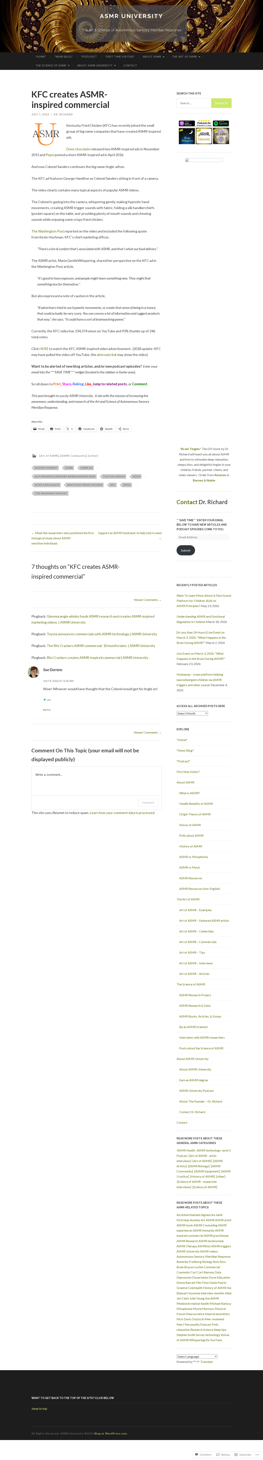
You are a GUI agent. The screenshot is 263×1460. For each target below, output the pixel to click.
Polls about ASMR (191, 835)
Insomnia (194, 1293)
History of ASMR (190, 846)
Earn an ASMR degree (193, 1080)
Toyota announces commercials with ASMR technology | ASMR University (102, 634)
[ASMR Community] (73, 455)
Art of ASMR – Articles (194, 973)
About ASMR (152, 56)
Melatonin (183, 1303)
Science (208, 1329)
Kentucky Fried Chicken (84, 484)
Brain (180, 1267)
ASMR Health (186, 1150)
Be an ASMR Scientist (193, 1027)
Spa (223, 1329)
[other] (93, 455)
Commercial (212, 1267)
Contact (130, 65)
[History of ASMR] (202, 1176)
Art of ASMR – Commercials (198, 942)
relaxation (183, 1329)
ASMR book (185, 1225)
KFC (113, 484)
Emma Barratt (186, 1282)
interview (207, 1293)
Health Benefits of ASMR (196, 803)
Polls (215, 1324)
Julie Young (197, 1298)
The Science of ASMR (51, 65)
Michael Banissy (220, 1303)
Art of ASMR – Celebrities (196, 931)
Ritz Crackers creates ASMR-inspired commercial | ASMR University (97, 657)
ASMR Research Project (195, 995)
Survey (200, 1335)
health (198, 1288)
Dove (136, 476)
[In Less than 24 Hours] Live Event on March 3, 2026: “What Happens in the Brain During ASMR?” (201, 637)
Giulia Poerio (217, 1282)
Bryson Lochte (193, 1267)
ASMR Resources (190, 878)
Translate (206, 1361)
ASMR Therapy (187, 1246)
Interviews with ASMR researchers (202, 1037)
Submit (185, 550)
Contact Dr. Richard (192, 1112)
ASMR (69, 467)
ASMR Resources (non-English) (199, 888)
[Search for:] (204, 103)
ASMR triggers (221, 1246)
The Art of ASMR (184, 56)
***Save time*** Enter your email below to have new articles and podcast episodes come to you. (202, 525)
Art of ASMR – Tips (192, 952)
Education (223, 1277)
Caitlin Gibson (114, 476)
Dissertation (200, 1277)
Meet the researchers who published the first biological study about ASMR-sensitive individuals (62, 538)
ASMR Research (187, 1241)
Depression (184, 1277)
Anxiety (195, 1220)
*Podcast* (89, 56)
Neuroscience (195, 1314)
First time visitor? (120, 56)
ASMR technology (209, 1150)
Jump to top (39, 1408)
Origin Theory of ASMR (195, 814)
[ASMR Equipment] (207, 1171)
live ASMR (212, 1298)
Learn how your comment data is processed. (122, 813)
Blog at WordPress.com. (111, 1433)
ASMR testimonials (211, 1241)
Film (199, 1282)
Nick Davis (184, 1319)
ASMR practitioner (216, 1235)
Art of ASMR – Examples (195, 910)
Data (218, 1272)
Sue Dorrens (52, 669)
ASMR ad (87, 467)
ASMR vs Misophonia (193, 857)
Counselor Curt (187, 1272)
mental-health (200, 1303)
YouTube (216, 1340)
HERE (44, 349)
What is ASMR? (189, 793)
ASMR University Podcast (196, 1090)
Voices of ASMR (190, 825)
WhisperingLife (199, 1340)
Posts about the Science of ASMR (201, 1048)
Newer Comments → (148, 599)
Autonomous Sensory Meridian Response (65, 476)
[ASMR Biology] (198, 1166)
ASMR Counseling (205, 1225)
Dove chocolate (78, 149)
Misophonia (184, 1308)
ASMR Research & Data (194, 1005)
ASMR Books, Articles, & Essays (200, 1016)
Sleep (217, 1329)
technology (212, 1335)
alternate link (107, 354)
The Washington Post (47, 231)
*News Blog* (64, 56)
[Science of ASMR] (205, 1187)
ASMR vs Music (189, 867)
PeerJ (180, 1324)
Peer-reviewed (214, 1319)
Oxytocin (198, 1319)
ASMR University (131, 16)
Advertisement (46, 467)
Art (203, 1220)
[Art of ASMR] (49, 455)
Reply (47, 709)
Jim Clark (183, 1298)
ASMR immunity (203, 1230)
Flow (205, 1282)
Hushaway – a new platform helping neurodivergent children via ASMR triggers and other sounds (200, 680)
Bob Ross (219, 1261)
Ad (178, 1215)
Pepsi (50, 155)
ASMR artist (223, 1220)
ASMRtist (204, 1246)
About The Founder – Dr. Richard (200, 1101)
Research (196, 1329)
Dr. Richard (63, 114)
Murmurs (208, 1308)
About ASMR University (94, 65)
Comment (148, 802)
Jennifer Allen (223, 1293)
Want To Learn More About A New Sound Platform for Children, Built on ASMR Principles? (204, 601)
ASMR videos (209, 1251)
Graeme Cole (185, 1288)
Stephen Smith (186, 1335)
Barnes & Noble (204, 480)
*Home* (41, 56)
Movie (197, 1308)
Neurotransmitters (217, 1314)
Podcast (205, 1324)
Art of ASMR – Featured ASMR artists (204, 920)
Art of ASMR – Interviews (196, 963)
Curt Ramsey (205, 1272)
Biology (207, 1261)
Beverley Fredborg (189, 1261)
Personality (192, 1324)
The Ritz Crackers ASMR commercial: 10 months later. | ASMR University (101, 646)
